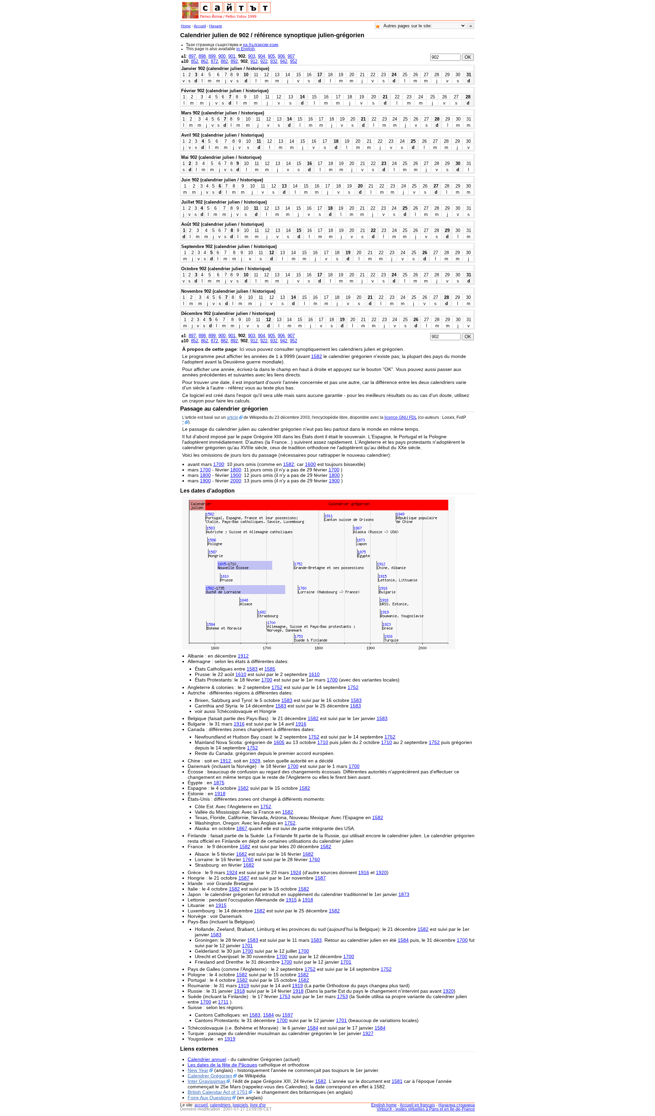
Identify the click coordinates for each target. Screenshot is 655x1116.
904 (261, 56)
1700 (218, 464)
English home (384, 1105)
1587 (243, 878)
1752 (277, 687)
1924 (232, 872)
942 (283, 61)
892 (234, 61)
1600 (310, 464)
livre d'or (258, 1105)
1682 (241, 854)
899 (212, 56)
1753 (284, 996)
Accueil (200, 26)
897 (192, 56)
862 (204, 61)
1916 (239, 724)
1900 (235, 475)
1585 (269, 669)
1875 (219, 782)
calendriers (220, 1105)
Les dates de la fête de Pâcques (222, 1064)
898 (202, 56)
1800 (235, 469)
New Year (198, 1070)
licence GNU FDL (400, 417)
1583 (252, 669)
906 (281, 56)
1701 (247, 945)
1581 (397, 1081)
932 (273, 61)
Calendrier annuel (207, 1059)
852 (194, 61)
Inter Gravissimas (206, 1081)
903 (251, 56)
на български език (260, 45)
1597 (287, 1015)
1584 (403, 940)
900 (221, 56)
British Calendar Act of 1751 (218, 1092)
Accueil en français (417, 1105)
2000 (235, 480)
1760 (248, 859)
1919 (243, 985)
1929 (254, 760)
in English (245, 49)
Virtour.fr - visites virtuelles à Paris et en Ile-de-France (426, 1109)
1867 (241, 828)
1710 (322, 742)
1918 (220, 793)
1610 (240, 674)
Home (186, 26)
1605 (279, 742)
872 (214, 61)
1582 (316, 356)
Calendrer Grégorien (210, 1075)
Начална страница (456, 1105)
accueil (201, 1105)
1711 (223, 1002)
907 (291, 56)
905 (271, 56)
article (232, 417)
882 (224, 61)
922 (263, 61)
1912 (243, 656)
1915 (291, 900)
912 (254, 61)
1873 (403, 894)
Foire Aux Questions (209, 1097)
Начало (215, 26)
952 (293, 61)
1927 (368, 1033)
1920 (381, 872)
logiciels (240, 1105)
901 (231, 56)
